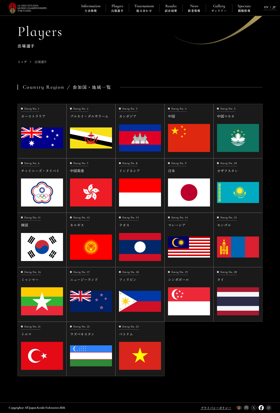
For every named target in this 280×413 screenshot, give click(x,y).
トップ (22, 62)
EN (266, 7)
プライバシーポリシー (216, 408)
